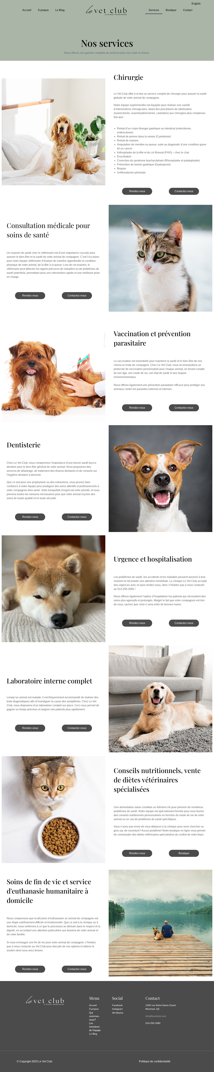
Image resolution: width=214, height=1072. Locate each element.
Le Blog (60, 10)
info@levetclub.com (155, 1016)
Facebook (117, 1005)
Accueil (26, 10)
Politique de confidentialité (154, 1061)
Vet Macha (117, 1012)
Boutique (171, 10)
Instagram (117, 1009)
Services (154, 10)
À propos (43, 10)
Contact (187, 10)
